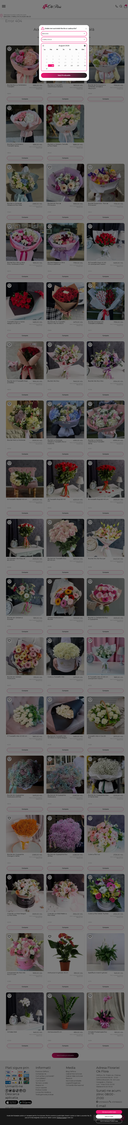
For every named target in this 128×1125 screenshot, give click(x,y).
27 (65, 65)
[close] (86, 28)
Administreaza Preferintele (109, 1121)
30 (85, 65)
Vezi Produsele (64, 75)
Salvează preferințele (109, 1112)
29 (78, 65)
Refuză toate (109, 1116)
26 (59, 65)
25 (53, 65)
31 (46, 69)
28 (72, 65)
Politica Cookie (61, 1117)
